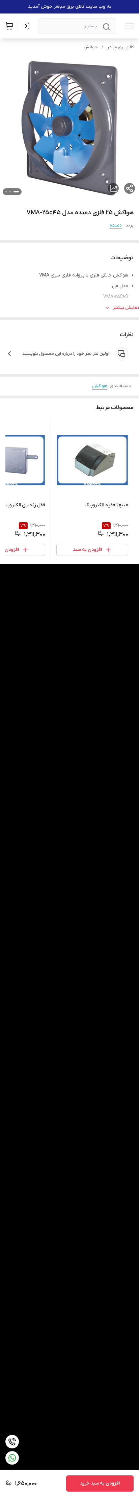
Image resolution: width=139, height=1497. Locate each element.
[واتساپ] (12, 1458)
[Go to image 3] (6, 191)
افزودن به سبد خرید (100, 1483)
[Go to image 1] (16, 191)
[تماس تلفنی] (12, 1441)
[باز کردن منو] (128, 26)
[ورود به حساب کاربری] (27, 26)
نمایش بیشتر (126, 307)
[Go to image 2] (10, 191)
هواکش (91, 47)
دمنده (116, 225)
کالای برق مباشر (120, 47)
